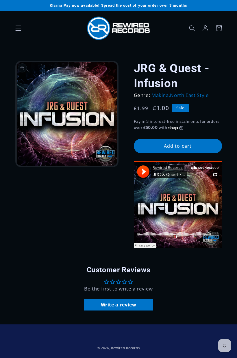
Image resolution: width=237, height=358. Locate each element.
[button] (18, 28)
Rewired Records (125, 348)
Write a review (118, 305)
